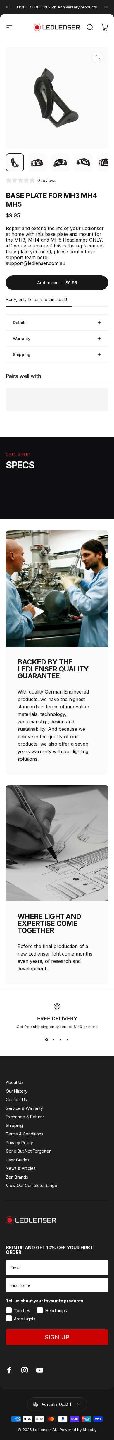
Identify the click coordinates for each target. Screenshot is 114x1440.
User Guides (18, 1159)
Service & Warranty (24, 1108)
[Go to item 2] (38, 162)
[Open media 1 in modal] (97, 57)
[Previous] (8, 7)
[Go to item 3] (60, 162)
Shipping (14, 1125)
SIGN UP (57, 1337)
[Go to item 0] (15, 162)
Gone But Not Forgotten (28, 1151)
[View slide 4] (67, 1039)
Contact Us (16, 1099)
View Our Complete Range (31, 1185)
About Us (14, 1082)
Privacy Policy (19, 1142)
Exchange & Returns (25, 1116)
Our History (16, 1091)
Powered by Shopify (78, 1429)
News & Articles (21, 1168)
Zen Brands (17, 1176)
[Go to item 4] (83, 162)
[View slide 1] (46, 1039)
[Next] (105, 7)
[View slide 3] (60, 1039)
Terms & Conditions (24, 1133)
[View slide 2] (53, 1039)
